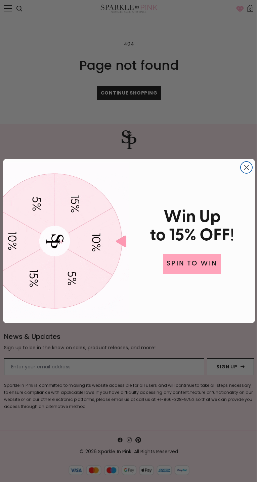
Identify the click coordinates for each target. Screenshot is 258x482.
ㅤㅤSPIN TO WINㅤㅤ (189, 263)
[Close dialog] (244, 167)
